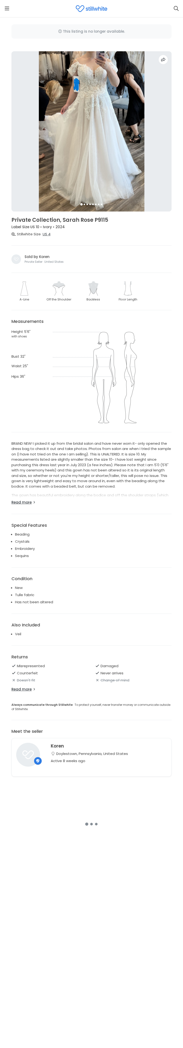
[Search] (176, 8)
